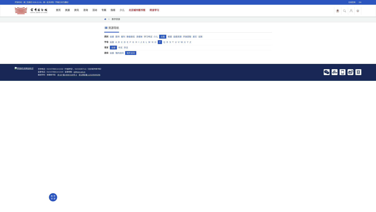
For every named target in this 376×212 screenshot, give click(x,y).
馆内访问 (119, 53)
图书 (117, 36)
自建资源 (177, 36)
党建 (170, 36)
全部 (112, 36)
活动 (94, 10)
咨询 (85, 10)
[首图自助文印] (357, 11)
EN (360, 2)
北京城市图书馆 (137, 10)
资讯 (76, 10)
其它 (195, 36)
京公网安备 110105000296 (89, 75)
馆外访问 (131, 53)
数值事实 (131, 36)
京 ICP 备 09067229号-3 (67, 75)
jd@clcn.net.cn (79, 72)
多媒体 (139, 36)
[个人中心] (351, 10)
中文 (120, 47)
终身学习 (154, 10)
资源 (67, 10)
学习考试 (148, 36)
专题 (103, 10)
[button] (327, 72)
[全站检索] (344, 11)
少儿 (122, 10)
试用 (200, 36)
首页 (59, 10)
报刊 (123, 36)
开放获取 (187, 36)
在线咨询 (351, 2)
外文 (126, 47)
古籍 (163, 36)
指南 (113, 10)
